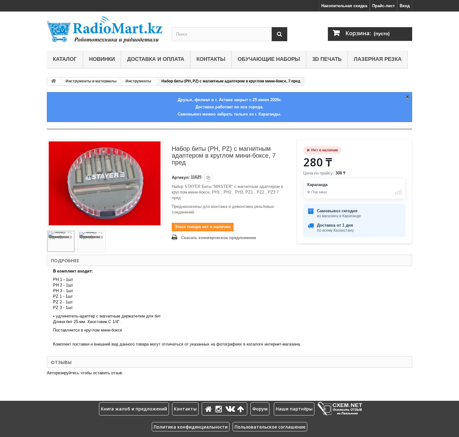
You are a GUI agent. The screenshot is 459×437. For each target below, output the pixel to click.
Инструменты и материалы (91, 81)
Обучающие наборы (269, 59)
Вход (405, 5)
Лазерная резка (378, 59)
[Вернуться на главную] (53, 81)
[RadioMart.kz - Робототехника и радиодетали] (104, 29)
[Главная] (209, 409)
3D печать (327, 59)
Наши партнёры (294, 409)
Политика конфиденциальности (191, 427)
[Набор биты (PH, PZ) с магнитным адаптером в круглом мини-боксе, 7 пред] (61, 241)
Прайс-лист (383, 5)
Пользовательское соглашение (269, 427)
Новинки (102, 59)
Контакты (210, 59)
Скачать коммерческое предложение (218, 237)
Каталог (65, 59)
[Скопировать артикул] (208, 178)
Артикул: (181, 177)
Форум (260, 409)
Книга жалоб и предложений (134, 409)
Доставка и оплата (155, 59)
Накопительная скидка (344, 5)
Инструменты (138, 81)
